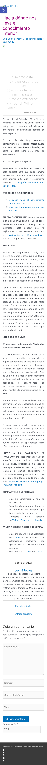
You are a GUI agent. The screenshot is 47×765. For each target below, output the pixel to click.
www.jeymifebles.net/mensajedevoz (25, 235)
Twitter (15, 520)
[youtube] (4, 758)
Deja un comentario (13, 38)
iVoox (39, 551)
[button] (3, 10)
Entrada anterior (23, 606)
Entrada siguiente (23, 614)
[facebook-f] (4, 750)
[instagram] (4, 756)
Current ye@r (10, 724)
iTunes (16, 537)
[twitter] (4, 753)
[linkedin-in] (4, 761)
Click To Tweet (30, 112)
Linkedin (38, 520)
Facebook (26, 520)
